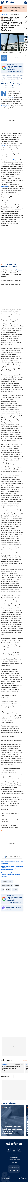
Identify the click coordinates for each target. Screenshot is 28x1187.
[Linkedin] (26, 39)
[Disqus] (14, 936)
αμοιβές (3, 146)
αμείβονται (4, 186)
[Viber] (26, 45)
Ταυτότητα (14, 1162)
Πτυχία (8, 889)
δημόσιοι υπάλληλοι (7, 885)
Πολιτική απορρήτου (14, 1159)
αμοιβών (10, 97)
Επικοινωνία (14, 1157)
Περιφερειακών (6, 106)
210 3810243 (14, 1170)
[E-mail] (26, 55)
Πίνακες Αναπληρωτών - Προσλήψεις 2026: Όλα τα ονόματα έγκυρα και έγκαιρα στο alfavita (12, 867)
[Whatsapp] (26, 50)
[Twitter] (26, 34)
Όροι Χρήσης (14, 1154)
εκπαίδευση (9, 1103)
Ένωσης (19, 270)
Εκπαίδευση (4, 14)
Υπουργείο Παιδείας (7, 881)
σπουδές (15, 889)
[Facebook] (26, 29)
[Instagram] (14, 1149)
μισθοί (17, 885)
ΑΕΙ (3, 889)
